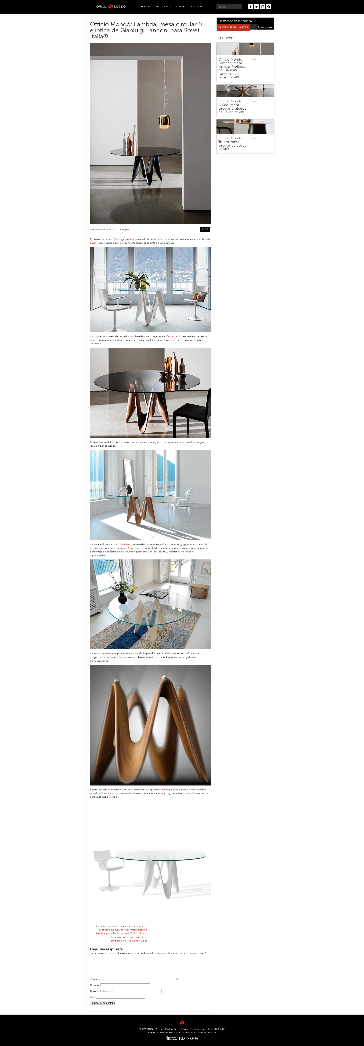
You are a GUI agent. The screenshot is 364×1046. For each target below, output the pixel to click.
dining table (140, 926)
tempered (116, 940)
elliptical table (106, 929)
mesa (126, 933)
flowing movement (125, 929)
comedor (113, 926)
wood (144, 940)
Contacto (196, 6)
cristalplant (126, 926)
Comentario (97, 979)
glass (109, 933)
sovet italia (134, 937)
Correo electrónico (100, 991)
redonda (108, 937)
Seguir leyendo (265, 27)
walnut (127, 940)
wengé (136, 940)
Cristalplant (172, 336)
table (144, 937)
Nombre (95, 985)
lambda (117, 933)
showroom (121, 937)
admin (98, 229)
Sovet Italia (96, 242)
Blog (205, 229)
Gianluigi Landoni (124, 239)
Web (92, 996)
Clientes (180, 6)
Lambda (202, 239)
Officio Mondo (138, 933)
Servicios (145, 6)
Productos (163, 6)
